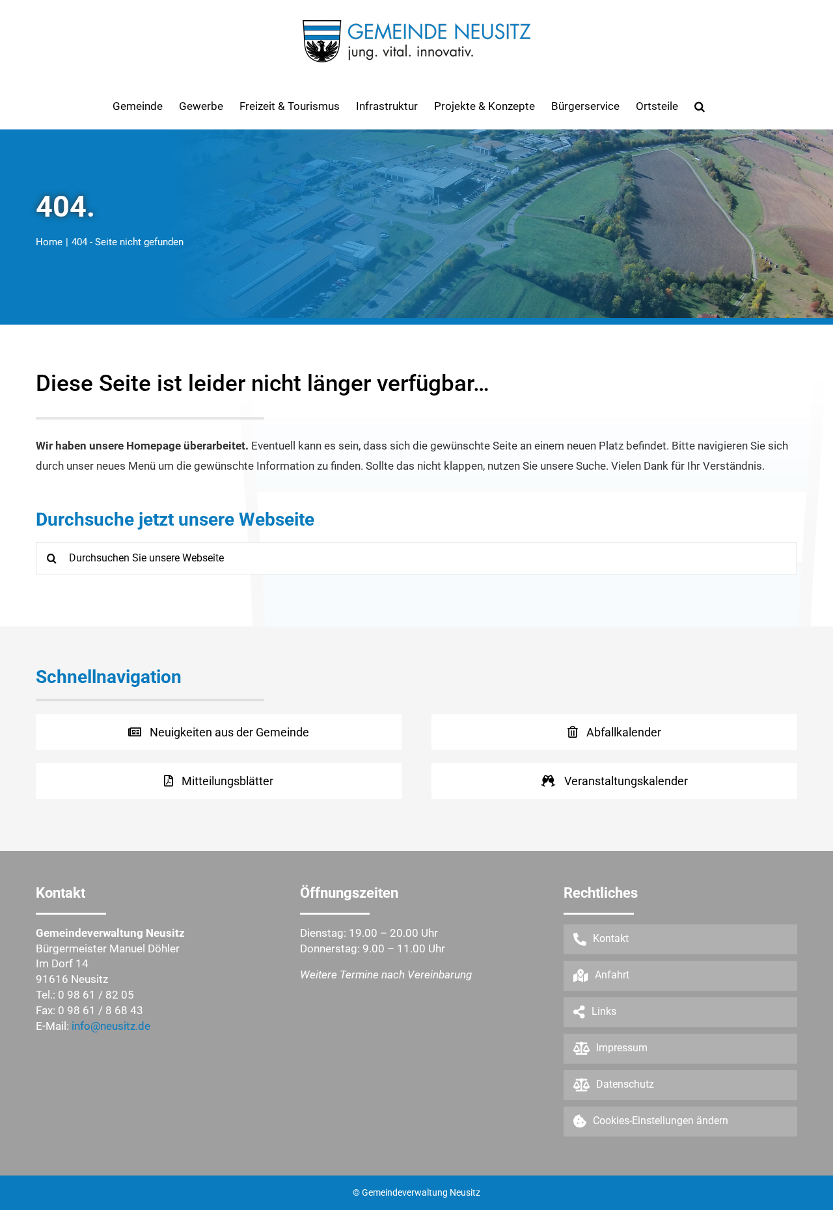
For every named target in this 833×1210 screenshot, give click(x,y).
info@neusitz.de (111, 1025)
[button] (699, 106)
